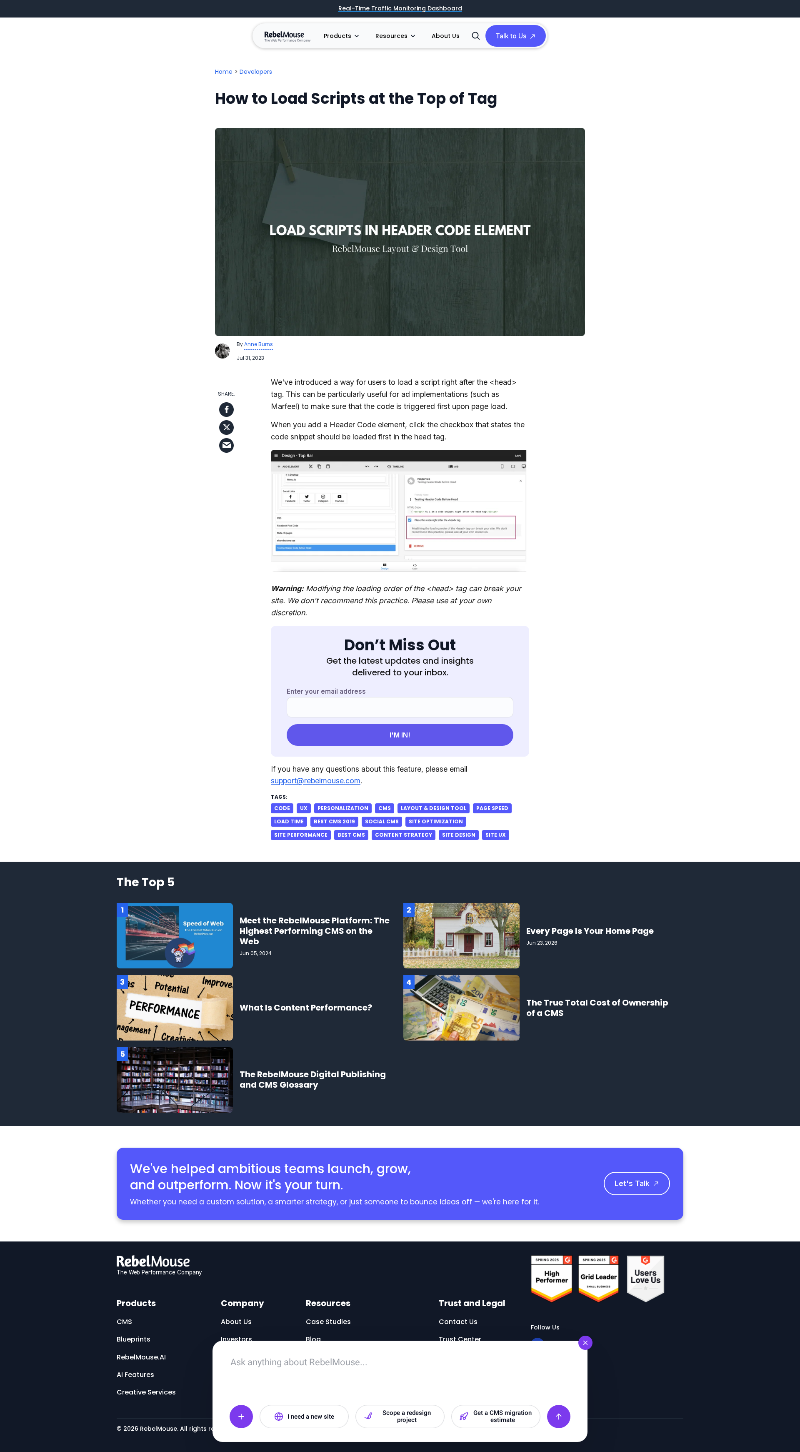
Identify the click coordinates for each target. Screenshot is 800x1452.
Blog (313, 1339)
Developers (256, 72)
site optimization (436, 821)
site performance (301, 834)
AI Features (135, 1374)
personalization (343, 808)
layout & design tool (433, 808)
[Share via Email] (226, 445)
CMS (124, 1322)
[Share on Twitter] (226, 427)
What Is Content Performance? (306, 1007)
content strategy (403, 834)
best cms (351, 834)
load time (289, 821)
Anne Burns (258, 344)
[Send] (558, 1416)
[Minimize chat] (585, 1343)
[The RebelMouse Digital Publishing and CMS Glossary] (175, 1079)
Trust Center (460, 1339)
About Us (446, 36)
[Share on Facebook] (226, 409)
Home (223, 72)
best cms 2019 (334, 821)
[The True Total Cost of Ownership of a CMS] (461, 1007)
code (282, 808)
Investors (236, 1339)
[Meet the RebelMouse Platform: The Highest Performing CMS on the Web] (175, 935)
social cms (382, 821)
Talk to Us (510, 36)
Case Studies (328, 1322)
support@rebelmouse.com (315, 780)
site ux (495, 834)
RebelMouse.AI (141, 1357)
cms (384, 808)
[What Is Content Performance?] (175, 1007)
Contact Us (458, 1322)
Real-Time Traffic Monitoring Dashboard (400, 9)
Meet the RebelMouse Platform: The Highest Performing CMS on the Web (315, 931)
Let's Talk (632, 1183)
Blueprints (133, 1339)
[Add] (241, 1416)
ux (304, 808)
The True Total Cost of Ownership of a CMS (597, 1008)
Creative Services (146, 1392)
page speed (492, 808)
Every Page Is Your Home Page (590, 931)
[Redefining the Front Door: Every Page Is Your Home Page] (461, 935)
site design (458, 834)
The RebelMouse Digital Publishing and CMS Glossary (313, 1079)
